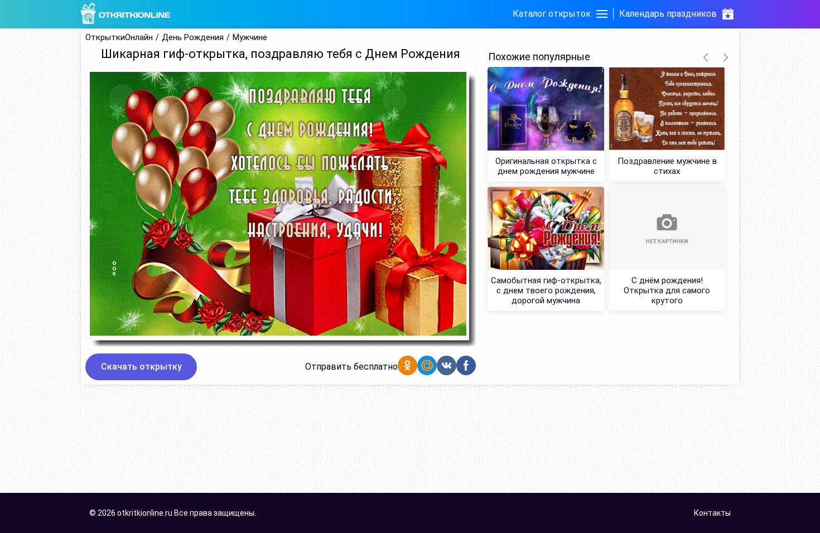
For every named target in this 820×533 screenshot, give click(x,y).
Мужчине (250, 37)
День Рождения (193, 37)
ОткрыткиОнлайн (119, 37)
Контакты (712, 512)
